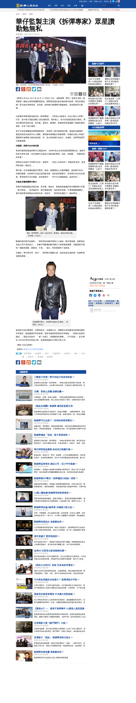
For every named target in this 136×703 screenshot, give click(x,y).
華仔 (47, 353)
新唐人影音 (83, 1)
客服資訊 (99, 303)
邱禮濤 (67, 353)
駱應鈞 (50, 357)
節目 (62, 5)
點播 (75, 5)
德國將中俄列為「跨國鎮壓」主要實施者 (87, 10)
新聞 (55, 5)
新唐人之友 (98, 1)
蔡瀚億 (40, 357)
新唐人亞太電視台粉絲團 (33, 349)
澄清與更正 (109, 303)
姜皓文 (31, 357)
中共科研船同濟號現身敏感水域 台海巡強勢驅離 (52, 10)
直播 (49, 5)
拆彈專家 (28, 353)
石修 (75, 353)
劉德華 (38, 353)
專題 (69, 5)
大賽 (90, 1)
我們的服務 (110, 301)
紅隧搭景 (56, 353)
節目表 (106, 1)
